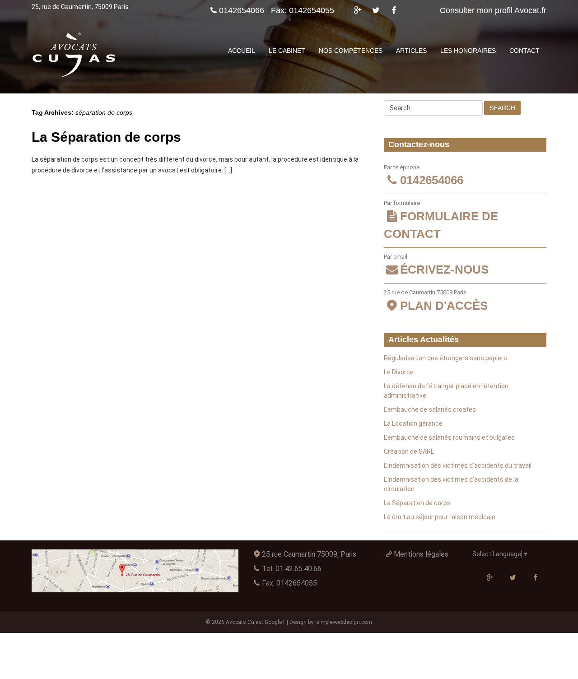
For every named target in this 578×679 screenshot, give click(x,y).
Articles (411, 50)
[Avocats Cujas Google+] (357, 10)
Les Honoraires (468, 50)
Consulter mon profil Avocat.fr (493, 10)
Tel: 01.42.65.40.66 (292, 568)
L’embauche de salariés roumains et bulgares (449, 437)
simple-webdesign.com (344, 622)
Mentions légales (421, 554)
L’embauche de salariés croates (430, 409)
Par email (436, 265)
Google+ (275, 622)
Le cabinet (287, 50)
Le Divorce (399, 372)
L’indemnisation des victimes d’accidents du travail (457, 465)
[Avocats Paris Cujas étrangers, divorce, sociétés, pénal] (74, 55)
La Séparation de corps (106, 137)
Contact (524, 50)
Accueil (241, 50)
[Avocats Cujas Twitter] (376, 10)
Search (502, 108)
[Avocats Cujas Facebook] (394, 10)
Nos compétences (350, 50)
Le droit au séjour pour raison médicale (439, 517)
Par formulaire (441, 220)
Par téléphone (423, 175)
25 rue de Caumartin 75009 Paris (436, 300)
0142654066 (241, 10)
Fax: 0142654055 (289, 583)
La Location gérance (413, 423)
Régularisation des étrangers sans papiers (445, 358)
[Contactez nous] (135, 570)
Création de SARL (409, 451)
